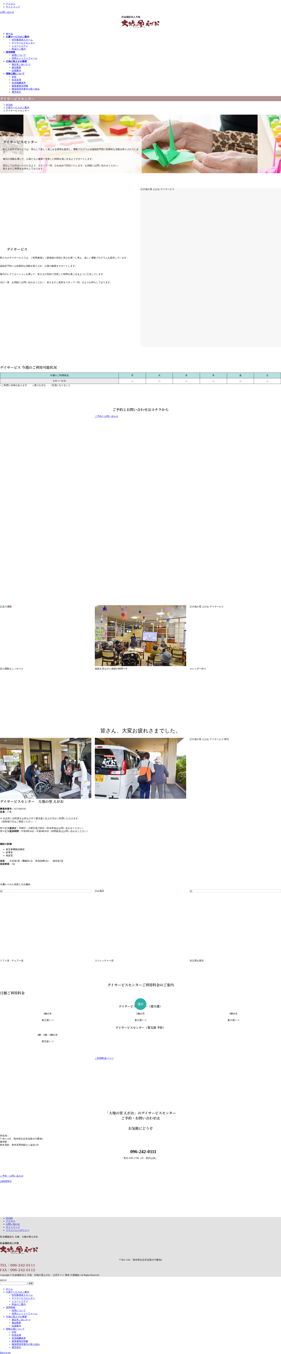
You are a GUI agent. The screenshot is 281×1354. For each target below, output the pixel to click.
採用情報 (10, 1307)
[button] (140, 416)
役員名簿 (16, 79)
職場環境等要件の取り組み (26, 89)
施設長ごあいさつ (21, 64)
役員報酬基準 (19, 83)
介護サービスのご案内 (17, 1292)
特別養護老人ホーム (22, 40)
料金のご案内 (19, 49)
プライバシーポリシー (17, 1230)
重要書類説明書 (20, 86)
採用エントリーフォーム (24, 58)
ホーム (9, 1289)
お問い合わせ (7, 12)
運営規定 (16, 92)
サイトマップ (13, 7)
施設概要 (16, 67)
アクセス (10, 3)
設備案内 (16, 70)
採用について (19, 55)
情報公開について (15, 1329)
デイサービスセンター (23, 43)
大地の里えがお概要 (16, 1316)
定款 (14, 76)
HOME (9, 1218)
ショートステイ (20, 46)
